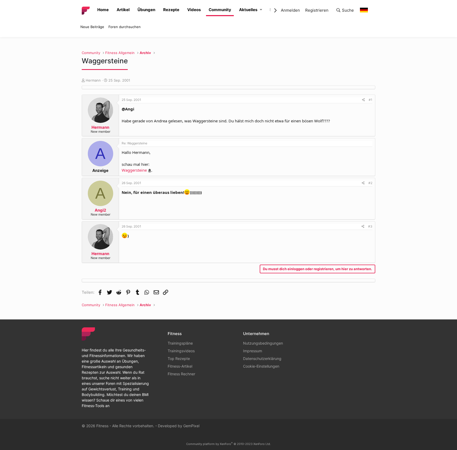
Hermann (93, 80)
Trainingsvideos (181, 351)
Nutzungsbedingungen (263, 343)
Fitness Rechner (181, 374)
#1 (370, 100)
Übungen (146, 9)
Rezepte (171, 9)
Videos (194, 9)
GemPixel (191, 426)
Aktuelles (248, 9)
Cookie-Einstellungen (261, 366)
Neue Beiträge (92, 27)
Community (220, 9)
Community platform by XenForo (228, 444)
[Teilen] (363, 100)
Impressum (252, 351)
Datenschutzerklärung (262, 358)
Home (103, 9)
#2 (370, 183)
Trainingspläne (180, 343)
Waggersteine (134, 170)
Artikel (123, 9)
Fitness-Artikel (180, 366)
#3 (370, 226)
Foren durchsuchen (124, 27)
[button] (261, 10)
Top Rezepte (179, 358)
